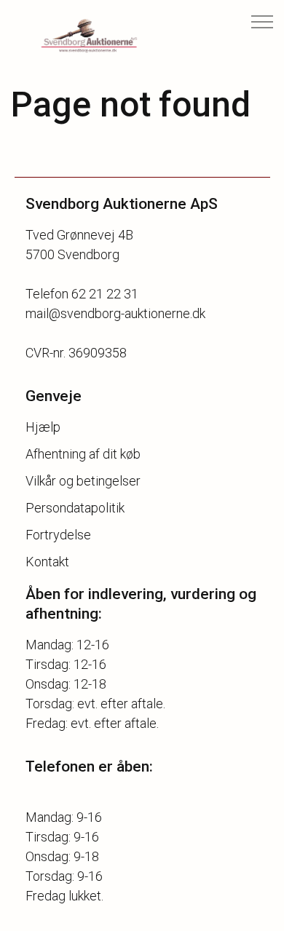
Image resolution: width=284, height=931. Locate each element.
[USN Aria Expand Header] (262, 22)
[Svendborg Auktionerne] (77, 36)
